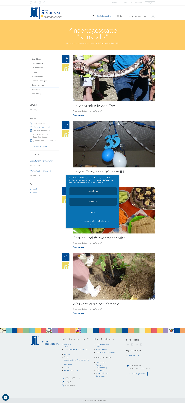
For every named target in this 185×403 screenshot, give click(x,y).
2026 (35, 189)
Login (150, 3)
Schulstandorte (101, 349)
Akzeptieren (93, 191)
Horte (119, 16)
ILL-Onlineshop (136, 3)
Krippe (34, 72)
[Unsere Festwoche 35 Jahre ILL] (114, 144)
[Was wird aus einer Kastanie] (114, 276)
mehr (93, 212)
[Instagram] (141, 344)
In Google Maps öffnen (40, 146)
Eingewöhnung (37, 63)
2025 (35, 192)
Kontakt (124, 3)
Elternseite (36, 89)
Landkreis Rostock (99, 43)
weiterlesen (79, 116)
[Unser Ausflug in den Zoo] (114, 78)
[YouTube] (132, 344)
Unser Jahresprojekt (39, 81)
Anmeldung (36, 94)
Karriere (114, 3)
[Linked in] (136, 344)
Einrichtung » (37, 59)
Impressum (86, 225)
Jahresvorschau (38, 85)
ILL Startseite (70, 43)
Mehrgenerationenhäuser (137, 16)
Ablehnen (93, 201)
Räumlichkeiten (37, 68)
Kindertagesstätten (104, 16)
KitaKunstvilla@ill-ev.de (41, 127)
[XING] (127, 344)
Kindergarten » (37, 76)
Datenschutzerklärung (95, 225)
